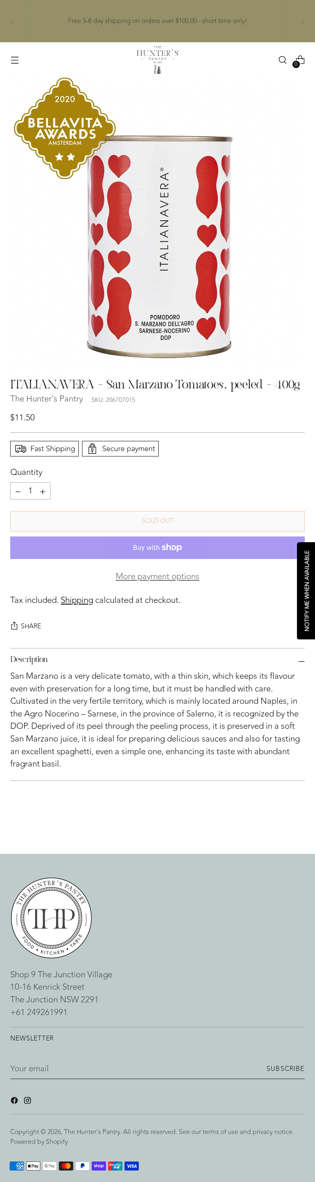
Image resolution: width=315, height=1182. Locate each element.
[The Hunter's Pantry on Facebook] (15, 1102)
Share (31, 626)
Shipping (77, 600)
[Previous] (12, 21)
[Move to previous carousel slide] (279, 826)
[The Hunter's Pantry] (157, 60)
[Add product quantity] (18, 491)
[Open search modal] (282, 60)
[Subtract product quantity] (42, 491)
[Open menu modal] (14, 60)
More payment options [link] (157, 576)
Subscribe (286, 1069)
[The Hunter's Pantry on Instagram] (28, 1102)
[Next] (303, 21)
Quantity (26, 472)
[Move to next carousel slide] (298, 826)
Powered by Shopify (39, 1142)
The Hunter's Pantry (46, 398)
